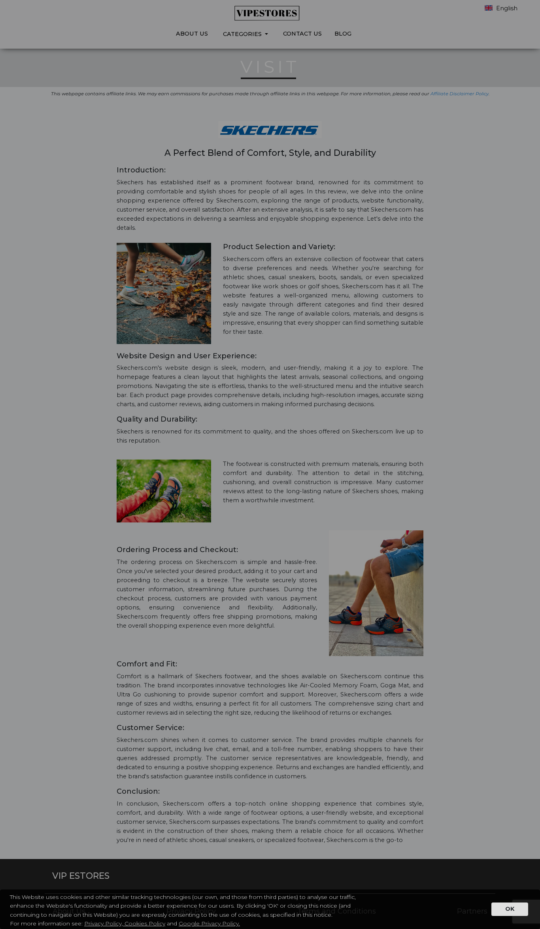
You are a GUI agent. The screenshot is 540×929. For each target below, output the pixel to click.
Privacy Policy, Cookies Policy (124, 923)
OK (509, 908)
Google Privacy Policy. (209, 923)
